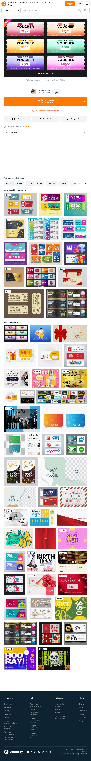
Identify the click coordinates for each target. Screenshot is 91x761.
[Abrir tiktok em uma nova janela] (43, 751)
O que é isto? (26, 127)
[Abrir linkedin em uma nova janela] (35, 751)
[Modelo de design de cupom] (45, 252)
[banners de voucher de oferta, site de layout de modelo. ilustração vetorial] (53, 443)
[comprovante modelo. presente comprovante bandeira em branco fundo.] (20, 354)
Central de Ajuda (58, 704)
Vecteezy (7, 706)
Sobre (56, 711)
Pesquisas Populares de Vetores (35, 719)
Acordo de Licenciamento (35, 704)
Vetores (11, 2)
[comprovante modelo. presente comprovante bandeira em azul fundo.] (40, 332)
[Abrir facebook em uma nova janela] (28, 751)
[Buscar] (79, 10)
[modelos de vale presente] (75, 252)
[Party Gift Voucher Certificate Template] (20, 657)
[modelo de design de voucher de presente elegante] (14, 276)
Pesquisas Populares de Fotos (35, 726)
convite (63, 182)
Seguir (56, 93)
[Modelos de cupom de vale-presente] (50, 203)
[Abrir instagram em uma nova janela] (31, 751)
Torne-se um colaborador (59, 716)
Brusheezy (8, 703)
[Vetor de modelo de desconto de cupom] (74, 228)
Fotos (22, 2)
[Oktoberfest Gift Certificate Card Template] (42, 516)
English (80, 703)
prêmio (9, 182)
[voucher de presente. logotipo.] (48, 496)
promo (19, 182)
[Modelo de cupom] (20, 203)
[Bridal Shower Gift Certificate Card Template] (16, 516)
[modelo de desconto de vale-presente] (14, 560)
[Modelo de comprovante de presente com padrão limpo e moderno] (75, 203)
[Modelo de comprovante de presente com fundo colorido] (15, 252)
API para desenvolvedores (10, 721)
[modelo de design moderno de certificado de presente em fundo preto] (50, 632)
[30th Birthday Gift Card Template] (71, 607)
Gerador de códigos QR (8, 737)
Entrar (80, 4)
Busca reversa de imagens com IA (10, 726)
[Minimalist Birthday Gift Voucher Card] (41, 560)
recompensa (76, 182)
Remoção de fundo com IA (9, 732)
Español (80, 706)
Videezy (7, 709)
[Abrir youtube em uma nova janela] (50, 751)
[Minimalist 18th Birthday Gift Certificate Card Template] (72, 537)
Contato (57, 708)
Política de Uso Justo (76, 754)
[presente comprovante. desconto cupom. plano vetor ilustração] (64, 418)
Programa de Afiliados (35, 712)
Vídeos (33, 2)
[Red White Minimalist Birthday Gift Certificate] (41, 582)
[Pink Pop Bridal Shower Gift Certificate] (45, 377)
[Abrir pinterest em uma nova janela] (39, 751)
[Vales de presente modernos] (16, 332)
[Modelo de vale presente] (15, 228)
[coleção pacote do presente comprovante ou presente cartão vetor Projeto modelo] (61, 396)
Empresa (7, 713)
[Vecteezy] (3, 3)
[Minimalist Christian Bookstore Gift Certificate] (72, 560)
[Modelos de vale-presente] (72, 276)
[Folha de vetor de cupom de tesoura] (43, 228)
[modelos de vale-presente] (24, 302)
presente (51, 182)
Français (80, 716)
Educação (7, 716)
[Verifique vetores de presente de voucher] (66, 302)
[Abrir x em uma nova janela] (47, 751)
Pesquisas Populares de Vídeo (35, 734)
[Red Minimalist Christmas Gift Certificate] (72, 582)
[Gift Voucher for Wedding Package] (17, 377)
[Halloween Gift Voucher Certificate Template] (54, 657)
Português (81, 709)
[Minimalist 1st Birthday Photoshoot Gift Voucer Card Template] (74, 377)
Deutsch (80, 713)
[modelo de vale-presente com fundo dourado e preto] (75, 632)
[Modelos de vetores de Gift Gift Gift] (41, 276)
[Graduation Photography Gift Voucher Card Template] (22, 418)
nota (30, 182)
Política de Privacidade (77, 752)
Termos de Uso (62, 752)
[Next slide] (81, 182)
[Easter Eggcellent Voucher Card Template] (18, 537)
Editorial (44, 2)
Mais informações (12, 131)
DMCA (32, 708)
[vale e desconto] (33, 443)
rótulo (39, 182)
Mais (10, 5)
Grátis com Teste (45, 101)
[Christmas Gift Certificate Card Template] (73, 496)
